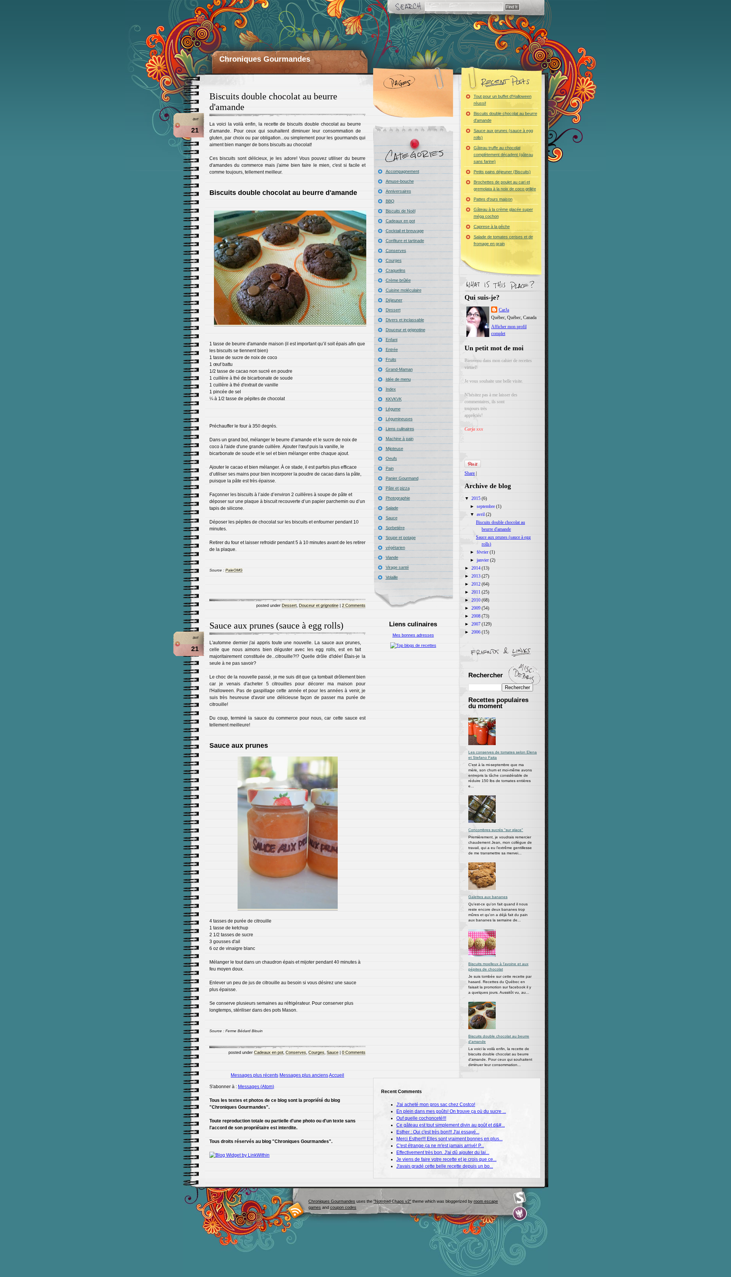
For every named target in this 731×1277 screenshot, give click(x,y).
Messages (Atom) (256, 1086)
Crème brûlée (398, 280)
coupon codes (343, 1207)
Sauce (332, 1052)
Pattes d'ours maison (493, 199)
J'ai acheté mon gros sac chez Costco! (435, 1104)
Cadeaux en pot (268, 1052)
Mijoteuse (394, 448)
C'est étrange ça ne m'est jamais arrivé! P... (440, 1145)
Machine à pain (399, 438)
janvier (483, 560)
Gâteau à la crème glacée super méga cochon (503, 213)
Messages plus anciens (303, 1075)
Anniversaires (398, 191)
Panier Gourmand (402, 478)
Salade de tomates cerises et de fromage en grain (503, 240)
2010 (476, 600)
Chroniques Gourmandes (264, 59)
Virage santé (397, 567)
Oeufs (391, 458)
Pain (390, 468)
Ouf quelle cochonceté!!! (421, 1118)
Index (391, 389)
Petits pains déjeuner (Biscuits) (502, 171)
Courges (316, 1052)
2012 (476, 584)
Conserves (296, 1052)
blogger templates (296, 1210)
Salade (392, 508)
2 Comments (354, 605)
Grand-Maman (399, 369)
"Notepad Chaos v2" (392, 1201)
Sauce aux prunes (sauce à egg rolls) (276, 626)
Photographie (398, 498)
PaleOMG (234, 570)
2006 (476, 632)
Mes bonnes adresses (413, 635)
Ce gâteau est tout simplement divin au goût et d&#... (450, 1125)
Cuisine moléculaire (403, 290)
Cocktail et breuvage (405, 230)
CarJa (504, 310)
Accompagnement (402, 171)
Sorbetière (395, 527)
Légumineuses (399, 419)
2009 (476, 608)
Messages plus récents (254, 1075)
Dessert (289, 605)
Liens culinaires (400, 428)
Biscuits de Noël (400, 211)
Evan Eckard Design (520, 1214)
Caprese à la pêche (492, 226)
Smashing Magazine (520, 1198)
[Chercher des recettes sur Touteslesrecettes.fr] (413, 645)
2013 (476, 576)
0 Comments (354, 1052)
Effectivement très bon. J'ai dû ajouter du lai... (442, 1152)
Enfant (391, 339)
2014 (476, 568)
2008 (476, 616)
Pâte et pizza (398, 488)
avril (481, 514)
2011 (476, 592)
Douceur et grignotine (318, 605)
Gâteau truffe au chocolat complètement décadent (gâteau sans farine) (503, 154)
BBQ (390, 201)
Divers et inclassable (405, 320)
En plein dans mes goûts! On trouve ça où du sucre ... (451, 1111)
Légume (393, 409)
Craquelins (395, 270)
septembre (486, 506)
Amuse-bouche (400, 181)
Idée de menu (398, 379)
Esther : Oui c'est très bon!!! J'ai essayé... (437, 1132)
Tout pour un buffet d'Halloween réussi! (502, 99)
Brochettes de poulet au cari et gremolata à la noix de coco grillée (505, 185)
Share (469, 473)
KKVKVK (394, 399)
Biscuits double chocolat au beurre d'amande (505, 117)
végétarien (395, 547)
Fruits (391, 359)
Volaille (392, 577)
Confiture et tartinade (405, 240)
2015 (476, 498)
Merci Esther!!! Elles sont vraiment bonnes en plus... (449, 1138)
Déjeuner (394, 300)
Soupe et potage (401, 537)
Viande (392, 557)
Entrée (392, 349)
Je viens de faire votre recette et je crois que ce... (446, 1159)
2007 (476, 624)
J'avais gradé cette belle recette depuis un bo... (444, 1166)
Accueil (336, 1075)
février (483, 552)
